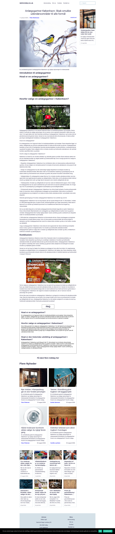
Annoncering (47, 3)
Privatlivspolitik (107, 531)
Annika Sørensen (55, 402)
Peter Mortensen (34, 17)
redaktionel (73, 17)
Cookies (59, 3)
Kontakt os (66, 3)
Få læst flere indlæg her (48, 358)
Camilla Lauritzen (55, 443)
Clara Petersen (25, 402)
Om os (54, 3)
